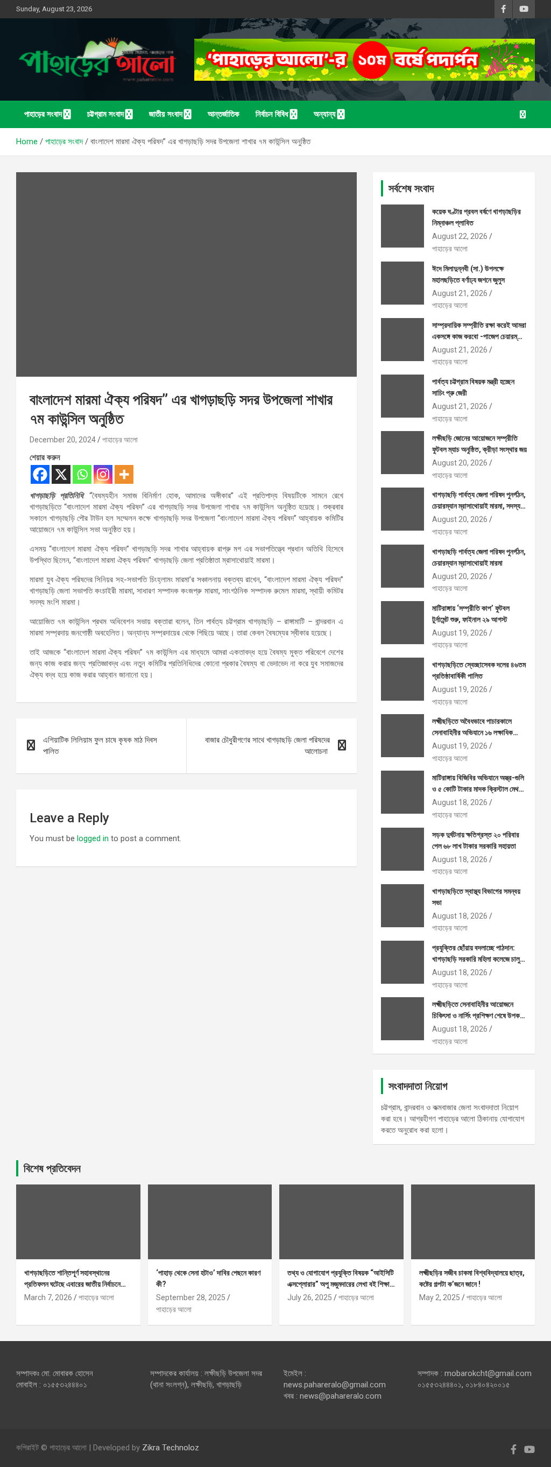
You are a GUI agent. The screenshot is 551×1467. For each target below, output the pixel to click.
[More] (124, 474)
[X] (61, 474)
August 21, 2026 (460, 293)
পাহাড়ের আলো (120, 439)
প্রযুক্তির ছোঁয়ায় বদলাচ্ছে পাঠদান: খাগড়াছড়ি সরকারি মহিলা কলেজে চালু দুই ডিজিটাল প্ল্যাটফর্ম (476, 959)
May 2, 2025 (439, 1297)
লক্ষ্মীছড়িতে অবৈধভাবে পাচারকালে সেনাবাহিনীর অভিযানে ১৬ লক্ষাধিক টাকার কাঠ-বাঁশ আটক (472, 732)
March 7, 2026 (48, 1297)
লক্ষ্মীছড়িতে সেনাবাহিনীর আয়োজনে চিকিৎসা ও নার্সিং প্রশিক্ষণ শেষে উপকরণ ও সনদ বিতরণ (479, 1015)
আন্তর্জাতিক (223, 114)
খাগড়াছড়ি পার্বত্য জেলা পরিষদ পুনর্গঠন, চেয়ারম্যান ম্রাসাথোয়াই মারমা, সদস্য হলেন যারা (479, 505)
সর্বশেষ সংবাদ (411, 188)
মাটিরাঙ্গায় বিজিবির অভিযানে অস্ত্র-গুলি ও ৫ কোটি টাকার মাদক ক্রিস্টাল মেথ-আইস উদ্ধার (478, 789)
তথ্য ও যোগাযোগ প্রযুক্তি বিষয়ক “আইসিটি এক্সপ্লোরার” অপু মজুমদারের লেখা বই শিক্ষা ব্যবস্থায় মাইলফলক (340, 1284)
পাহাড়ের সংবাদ (43, 114)
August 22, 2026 (460, 236)
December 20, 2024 (63, 439)
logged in (93, 838)
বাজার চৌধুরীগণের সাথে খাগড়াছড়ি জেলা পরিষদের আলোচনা (267, 745)
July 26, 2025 (309, 1297)
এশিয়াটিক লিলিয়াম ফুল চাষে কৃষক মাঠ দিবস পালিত (100, 745)
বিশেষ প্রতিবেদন (52, 1168)
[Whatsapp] (82, 474)
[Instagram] (103, 474)
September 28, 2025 (190, 1297)
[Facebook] (40, 474)
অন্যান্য (325, 114)
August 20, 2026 (460, 463)
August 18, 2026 (460, 802)
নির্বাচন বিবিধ (272, 114)
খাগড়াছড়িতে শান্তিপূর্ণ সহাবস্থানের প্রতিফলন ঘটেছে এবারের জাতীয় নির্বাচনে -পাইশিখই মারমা (72, 1284)
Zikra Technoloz (170, 1447)
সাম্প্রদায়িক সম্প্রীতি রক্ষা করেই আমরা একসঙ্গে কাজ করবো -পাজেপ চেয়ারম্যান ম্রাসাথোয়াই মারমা (479, 336)
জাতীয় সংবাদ (165, 114)
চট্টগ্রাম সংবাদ (105, 114)
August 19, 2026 (460, 633)
